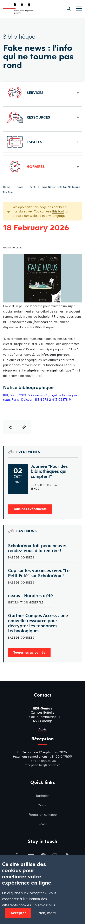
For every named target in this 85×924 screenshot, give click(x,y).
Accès (42, 729)
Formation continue (42, 814)
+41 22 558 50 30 (43, 761)
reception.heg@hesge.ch (42, 765)
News (20, 187)
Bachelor (42, 796)
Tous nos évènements (30, 508)
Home (6, 187)
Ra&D (43, 824)
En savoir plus (44, 905)
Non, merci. (47, 913)
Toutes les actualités (29, 652)
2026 (32, 187)
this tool (58, 211)
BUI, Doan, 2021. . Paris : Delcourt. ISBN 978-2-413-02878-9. (40, 397)
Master (43, 805)
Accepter (18, 912)
